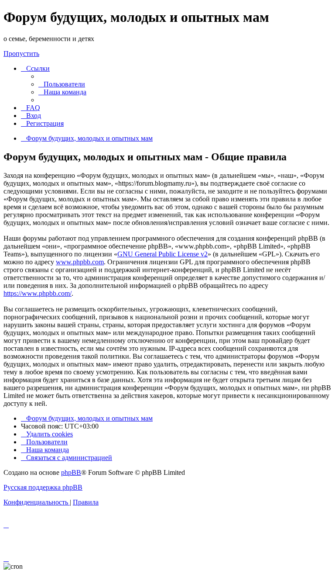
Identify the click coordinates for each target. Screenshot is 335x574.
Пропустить (21, 53)
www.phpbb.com (80, 262)
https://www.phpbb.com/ (37, 293)
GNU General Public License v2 (162, 254)
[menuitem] (61, 84)
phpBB (71, 472)
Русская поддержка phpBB (42, 487)
